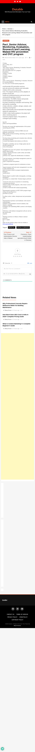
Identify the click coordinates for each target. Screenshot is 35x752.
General (6, 40)
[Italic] (6, 274)
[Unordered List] (14, 274)
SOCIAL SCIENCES (23, 227)
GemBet (4, 600)
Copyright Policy (17, 619)
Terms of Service (22, 614)
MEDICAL (12, 227)
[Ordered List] (12, 274)
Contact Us (10, 614)
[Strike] (10, 274)
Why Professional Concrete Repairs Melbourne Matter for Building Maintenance (15, 305)
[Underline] (8, 274)
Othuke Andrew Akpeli (10, 57)
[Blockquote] (16, 274)
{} (21, 273)
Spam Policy (23, 617)
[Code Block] (18, 274)
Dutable (17, 9)
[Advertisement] (17, 406)
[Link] (20, 274)
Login (30, 263)
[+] (24, 273)
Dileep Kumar (8, 310)
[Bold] (4, 274)
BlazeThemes (17, 625)
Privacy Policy (12, 617)
